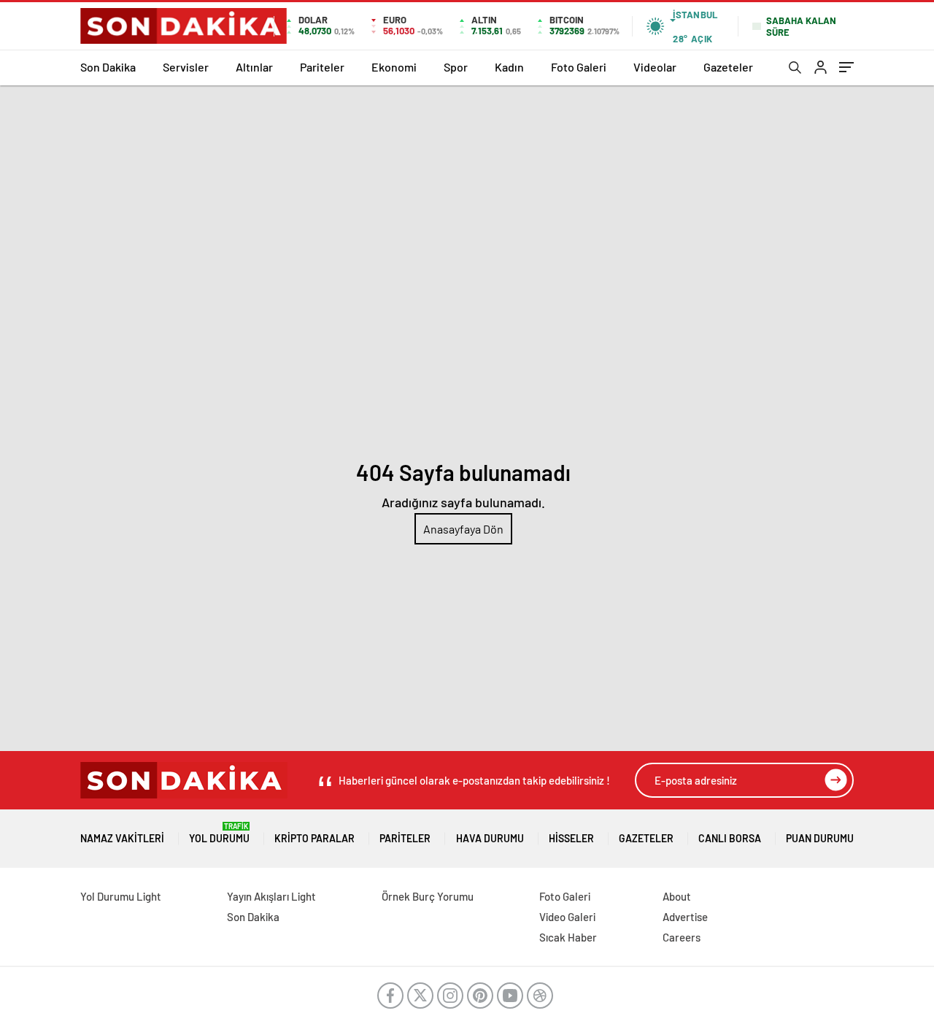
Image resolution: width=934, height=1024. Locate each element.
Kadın (509, 67)
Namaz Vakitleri (122, 838)
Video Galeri (567, 916)
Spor (456, 67)
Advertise (685, 916)
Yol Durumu (219, 833)
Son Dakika (108, 67)
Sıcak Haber (568, 937)
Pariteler (322, 67)
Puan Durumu (820, 838)
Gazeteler (728, 67)
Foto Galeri (578, 67)
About (677, 896)
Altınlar (254, 67)
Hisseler (571, 838)
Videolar (654, 67)
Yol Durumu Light (120, 896)
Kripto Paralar (314, 838)
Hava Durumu (490, 838)
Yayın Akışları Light (271, 896)
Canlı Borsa (729, 838)
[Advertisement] (467, 195)
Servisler (186, 67)
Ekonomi (394, 67)
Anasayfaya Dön (463, 529)
